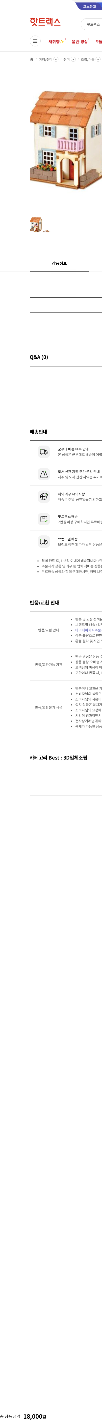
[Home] (32, 59)
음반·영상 (80, 41)
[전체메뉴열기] (35, 41)
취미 (66, 59)
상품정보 (59, 263)
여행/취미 (45, 59)
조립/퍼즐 (88, 59)
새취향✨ (56, 41)
